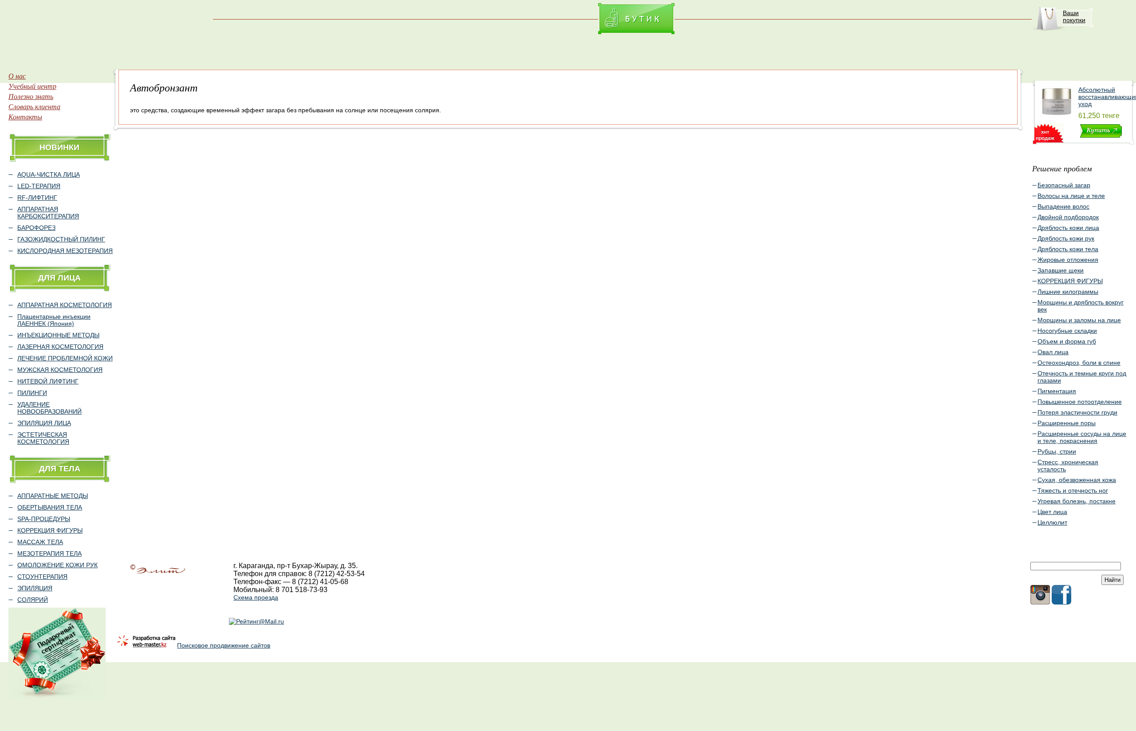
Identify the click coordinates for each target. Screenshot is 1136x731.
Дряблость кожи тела (1067, 249)
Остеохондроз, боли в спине (1078, 362)
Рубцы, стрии (1056, 451)
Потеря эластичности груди (1077, 412)
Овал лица (1053, 352)
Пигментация (1056, 391)
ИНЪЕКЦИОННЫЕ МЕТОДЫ (58, 335)
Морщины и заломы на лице (1079, 320)
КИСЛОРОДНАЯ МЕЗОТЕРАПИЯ (65, 250)
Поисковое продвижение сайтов (223, 645)
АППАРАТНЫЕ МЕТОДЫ (52, 495)
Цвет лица (1052, 511)
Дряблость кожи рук (1065, 238)
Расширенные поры (1066, 423)
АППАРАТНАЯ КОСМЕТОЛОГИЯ (64, 304)
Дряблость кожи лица (1068, 227)
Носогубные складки (1067, 330)
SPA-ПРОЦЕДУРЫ (43, 518)
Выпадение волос (1063, 206)
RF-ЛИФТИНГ (37, 197)
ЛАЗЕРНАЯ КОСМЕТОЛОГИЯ (60, 346)
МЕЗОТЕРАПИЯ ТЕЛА (49, 553)
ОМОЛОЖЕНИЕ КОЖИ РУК (57, 565)
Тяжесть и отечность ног (1072, 490)
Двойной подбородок (1068, 217)
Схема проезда (255, 597)
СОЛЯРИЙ (32, 599)
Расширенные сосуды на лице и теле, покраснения (1081, 437)
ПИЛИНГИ (32, 392)
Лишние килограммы (1067, 291)
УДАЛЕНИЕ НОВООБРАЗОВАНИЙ (49, 408)
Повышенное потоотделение (1079, 401)
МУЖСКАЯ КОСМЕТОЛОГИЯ (60, 369)
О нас (17, 75)
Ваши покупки (1074, 16)
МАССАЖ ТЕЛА (40, 541)
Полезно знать (30, 96)
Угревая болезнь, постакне (1076, 501)
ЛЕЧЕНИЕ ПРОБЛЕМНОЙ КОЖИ (65, 358)
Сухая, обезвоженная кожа (1076, 479)
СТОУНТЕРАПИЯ (42, 576)
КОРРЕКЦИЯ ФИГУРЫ (50, 530)
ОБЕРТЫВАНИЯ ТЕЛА (49, 507)
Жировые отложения (1067, 259)
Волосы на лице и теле (1071, 195)
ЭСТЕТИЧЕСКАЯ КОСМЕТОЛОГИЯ (43, 438)
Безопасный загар (1063, 185)
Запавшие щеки (1060, 270)
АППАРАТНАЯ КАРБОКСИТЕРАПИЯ (48, 212)
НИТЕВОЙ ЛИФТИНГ (48, 381)
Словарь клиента (34, 106)
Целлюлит (1052, 522)
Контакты (25, 116)
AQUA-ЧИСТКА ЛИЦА (48, 174)
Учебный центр (32, 86)
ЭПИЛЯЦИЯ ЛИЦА (44, 423)
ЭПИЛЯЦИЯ (34, 588)
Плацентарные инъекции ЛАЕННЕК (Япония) (54, 320)
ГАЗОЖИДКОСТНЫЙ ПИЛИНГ (61, 239)
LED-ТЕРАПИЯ (38, 186)
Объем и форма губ (1066, 341)
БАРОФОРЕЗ (36, 227)
